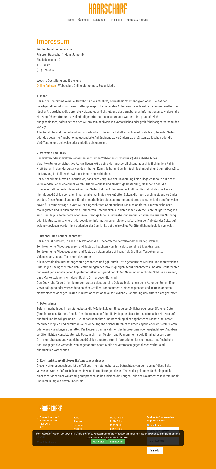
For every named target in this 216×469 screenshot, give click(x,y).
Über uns (83, 20)
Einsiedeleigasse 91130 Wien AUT (48, 424)
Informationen (116, 441)
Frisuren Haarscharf (108, 8)
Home (70, 20)
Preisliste (116, 20)
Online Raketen (46, 86)
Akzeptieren (98, 441)
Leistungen (99, 20)
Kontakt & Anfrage (137, 20)
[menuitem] (70, 20)
